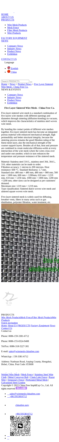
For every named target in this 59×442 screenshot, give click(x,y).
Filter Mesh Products (17, 30)
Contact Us (6, 328)
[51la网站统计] (21, 388)
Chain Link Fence (38, 377)
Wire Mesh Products (17, 25)
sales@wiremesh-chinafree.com (24, 351)
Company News (15, 46)
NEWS (4, 40)
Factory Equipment (40, 325)
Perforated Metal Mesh (37, 380)
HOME (4, 14)
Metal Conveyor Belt (18, 377)
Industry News (14, 48)
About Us (12, 325)
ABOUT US (7, 17)
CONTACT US (9, 59)
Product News (14, 51)
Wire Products (14, 33)
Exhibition (12, 54)
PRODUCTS (7, 19)
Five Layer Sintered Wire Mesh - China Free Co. (27, 85)
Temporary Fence (15, 380)
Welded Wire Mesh (10, 374)
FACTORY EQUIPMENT (14, 38)
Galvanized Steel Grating (13, 382)
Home (4, 84)
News (12, 84)
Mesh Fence (13, 27)
